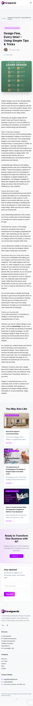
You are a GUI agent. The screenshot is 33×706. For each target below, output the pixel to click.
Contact (3, 668)
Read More (9, 443)
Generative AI (5, 646)
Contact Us (15, 556)
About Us (4, 659)
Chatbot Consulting (7, 643)
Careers (3, 663)
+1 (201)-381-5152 (8, 681)
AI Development (6, 636)
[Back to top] (16, 699)
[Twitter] (7, 625)
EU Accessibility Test (7, 648)
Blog (4, 18)
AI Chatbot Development (8, 638)
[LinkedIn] (2, 625)
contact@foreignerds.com (10, 679)
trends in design (14, 150)
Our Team (4, 661)
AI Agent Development (8, 641)
